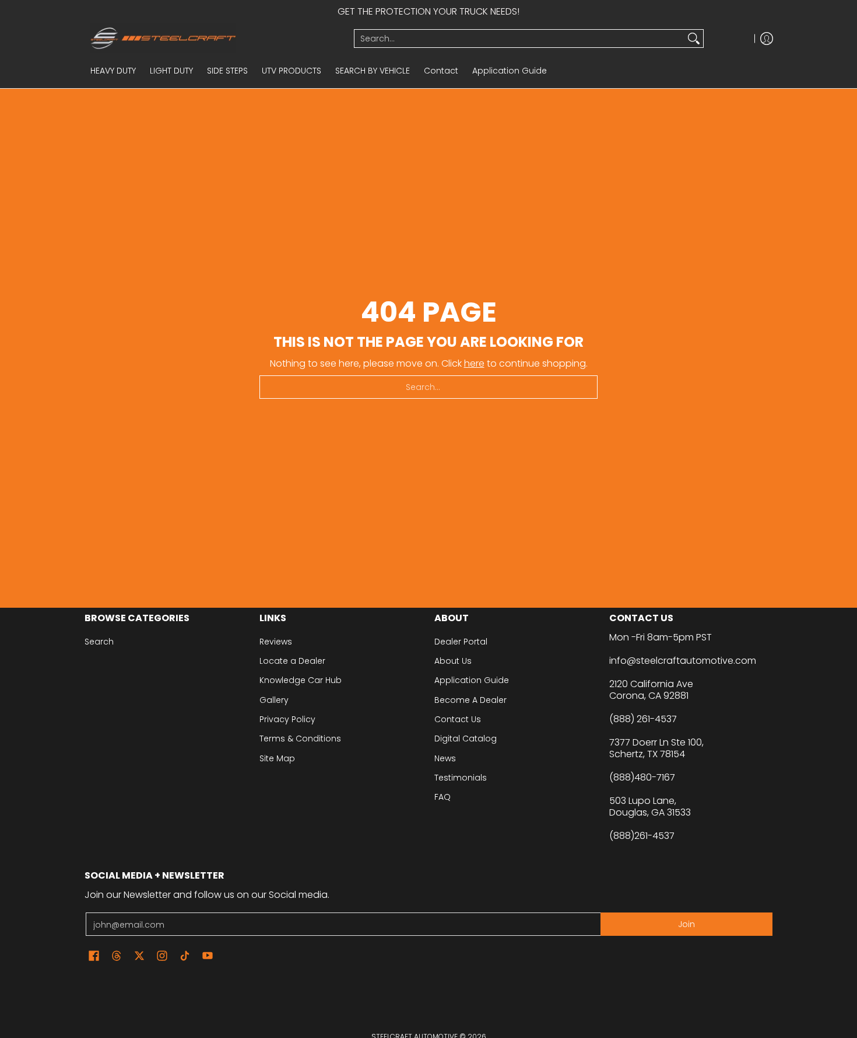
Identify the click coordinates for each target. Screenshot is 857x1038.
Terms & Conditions (300, 738)
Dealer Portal (460, 641)
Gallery (274, 700)
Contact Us (457, 719)
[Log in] (766, 38)
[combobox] (519, 38)
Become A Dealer (470, 700)
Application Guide (471, 680)
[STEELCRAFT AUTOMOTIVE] (215, 38)
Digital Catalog (465, 738)
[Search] (693, 38)
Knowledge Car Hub (300, 680)
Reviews (275, 641)
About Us (453, 661)
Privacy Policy (287, 719)
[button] (94, 956)
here (474, 363)
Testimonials (460, 777)
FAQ (442, 797)
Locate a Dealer (292, 661)
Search (99, 641)
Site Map (277, 758)
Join (686, 924)
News (445, 758)
